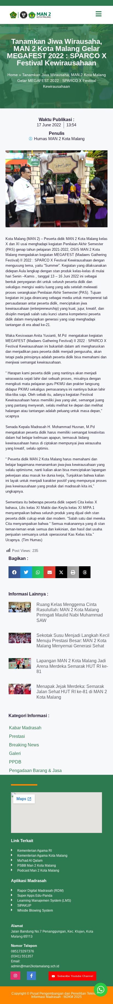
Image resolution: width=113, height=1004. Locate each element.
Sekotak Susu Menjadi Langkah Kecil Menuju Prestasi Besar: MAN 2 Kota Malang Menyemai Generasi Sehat (72, 640)
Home (12, 75)
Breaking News (24, 745)
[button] (14, 572)
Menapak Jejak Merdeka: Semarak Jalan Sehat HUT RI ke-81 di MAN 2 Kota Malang (71, 691)
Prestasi (17, 736)
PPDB (15, 762)
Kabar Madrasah (25, 727)
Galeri (15, 753)
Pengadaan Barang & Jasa (35, 770)
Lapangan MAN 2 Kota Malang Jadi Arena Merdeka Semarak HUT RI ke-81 (72, 666)
